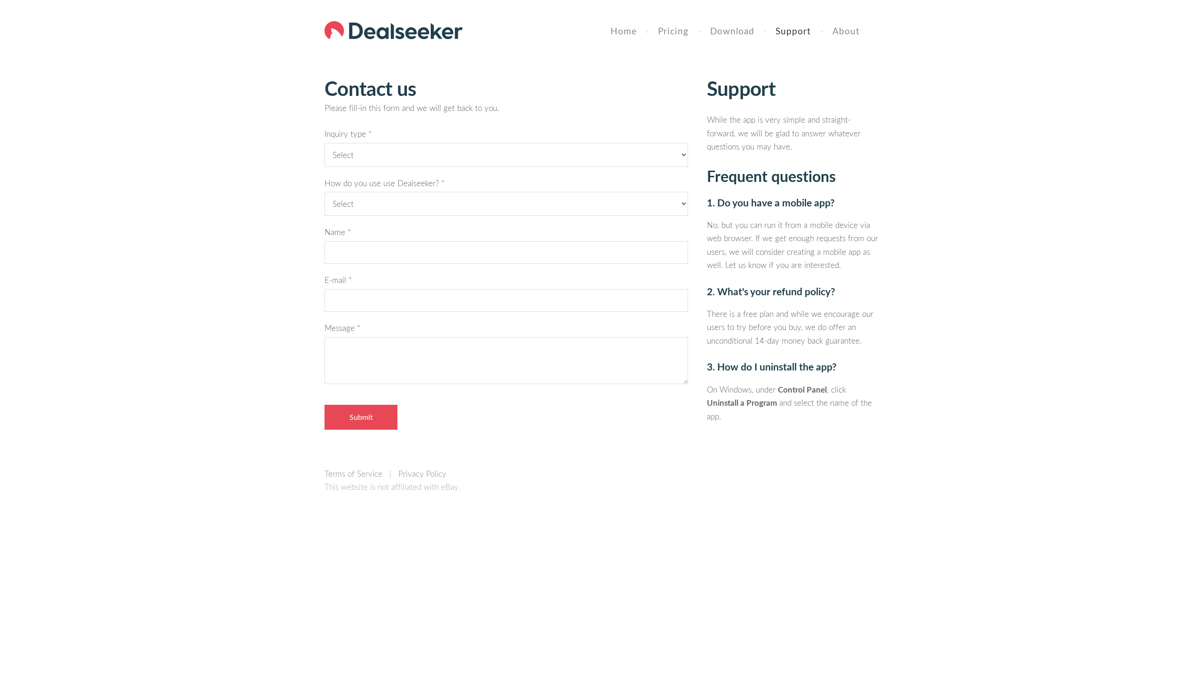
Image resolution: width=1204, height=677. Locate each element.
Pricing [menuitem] (673, 30)
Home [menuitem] (623, 30)
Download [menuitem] (732, 30)
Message (342, 328)
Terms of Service (353, 473)
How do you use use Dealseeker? (384, 183)
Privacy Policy (422, 473)
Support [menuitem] (793, 30)
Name (338, 232)
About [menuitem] (846, 30)
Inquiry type (348, 133)
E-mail (338, 280)
